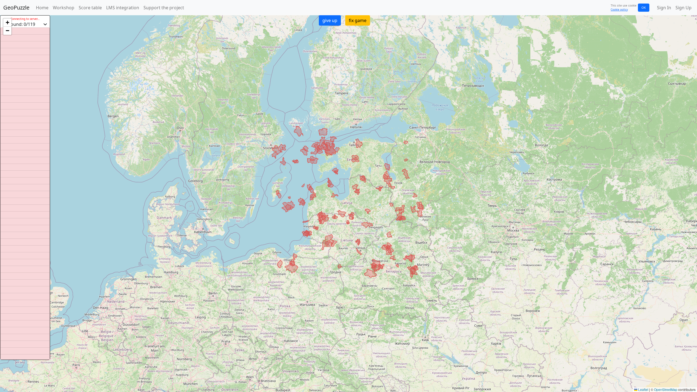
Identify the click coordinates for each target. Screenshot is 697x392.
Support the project (163, 8)
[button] (7, 23)
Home (42, 8)
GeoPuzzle (16, 7)
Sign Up (683, 8)
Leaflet (642, 389)
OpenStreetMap (665, 389)
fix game (357, 20)
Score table (90, 8)
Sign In (664, 8)
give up (329, 20)
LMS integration (122, 8)
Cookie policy (619, 9)
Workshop (63, 8)
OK (643, 7)
